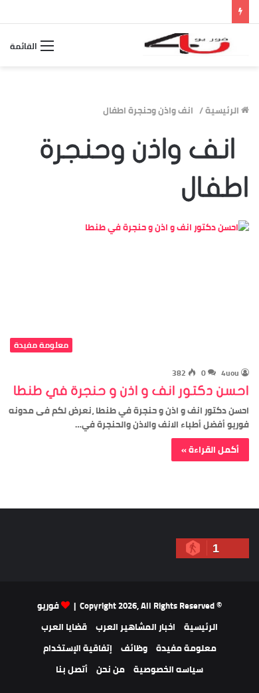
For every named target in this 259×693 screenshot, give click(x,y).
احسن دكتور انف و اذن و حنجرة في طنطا (131, 391)
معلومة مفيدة (186, 648)
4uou (230, 372)
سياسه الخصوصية (168, 669)
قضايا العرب (64, 627)
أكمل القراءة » (210, 449)
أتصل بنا (72, 669)
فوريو (48, 605)
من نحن (110, 669)
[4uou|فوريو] (196, 45)
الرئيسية (223, 110)
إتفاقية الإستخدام (77, 648)
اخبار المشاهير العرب (135, 627)
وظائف (134, 648)
